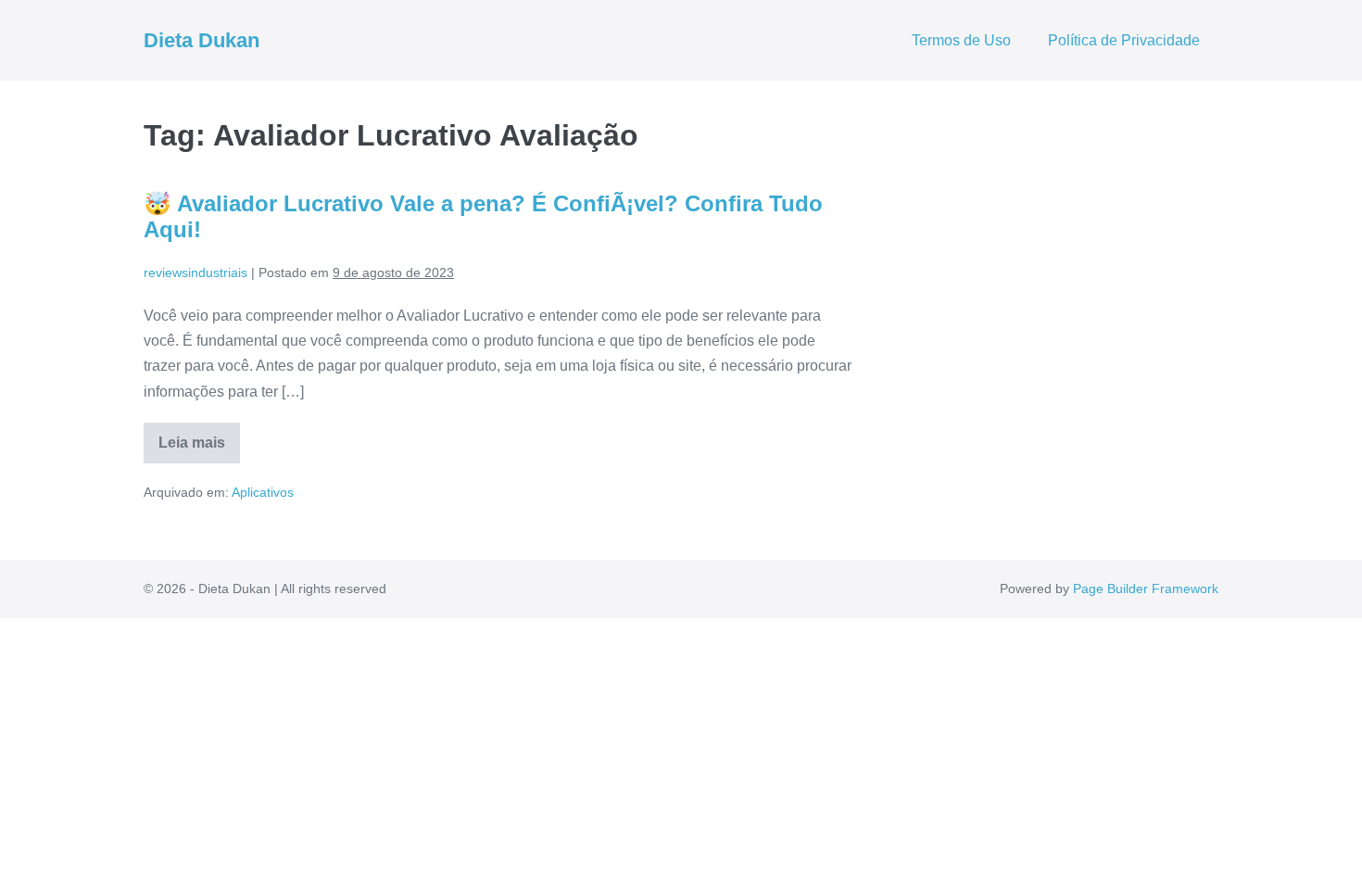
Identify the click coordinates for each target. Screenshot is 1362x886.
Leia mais (199, 449)
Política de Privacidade (1124, 40)
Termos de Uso (961, 40)
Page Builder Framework (1145, 588)
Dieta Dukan (201, 40)
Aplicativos (263, 492)
